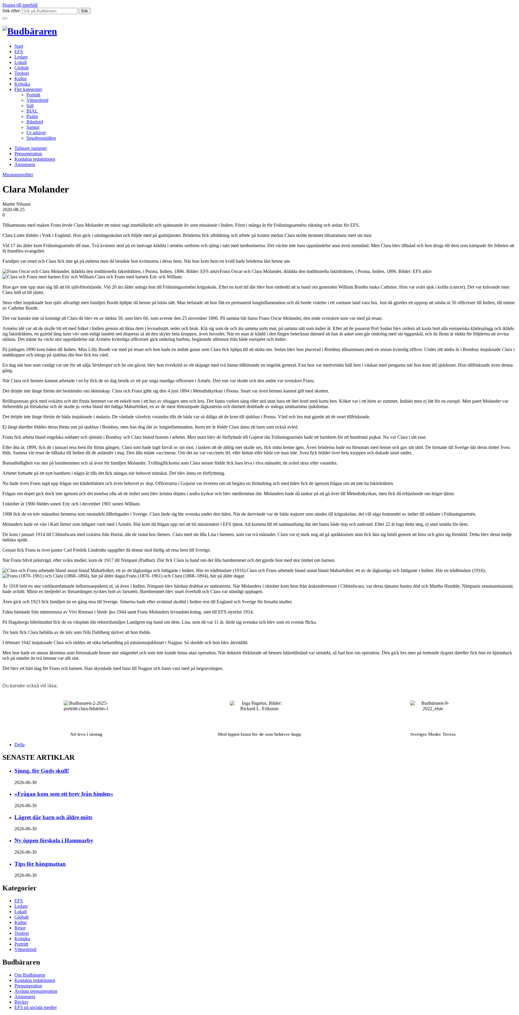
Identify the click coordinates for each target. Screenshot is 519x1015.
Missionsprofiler (17, 174)
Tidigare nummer (30, 148)
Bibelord (34, 121)
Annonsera (24, 164)
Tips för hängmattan (40, 864)
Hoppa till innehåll (20, 5)
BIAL (32, 111)
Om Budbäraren (29, 974)
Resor (20, 927)
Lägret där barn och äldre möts (53, 817)
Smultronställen (41, 138)
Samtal (32, 127)
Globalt (21, 67)
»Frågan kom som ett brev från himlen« (63, 794)
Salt (30, 105)
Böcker (21, 1001)
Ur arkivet (36, 132)
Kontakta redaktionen (34, 159)
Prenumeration (28, 153)
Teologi (21, 73)
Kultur (20, 78)
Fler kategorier (28, 89)
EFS (18, 51)
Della (19, 744)
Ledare (21, 56)
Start (18, 46)
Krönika (22, 83)
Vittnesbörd (37, 100)
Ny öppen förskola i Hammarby (53, 840)
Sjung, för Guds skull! (41, 771)
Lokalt (20, 62)
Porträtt (33, 94)
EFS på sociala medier (35, 1007)
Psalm (32, 116)
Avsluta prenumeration (35, 991)
